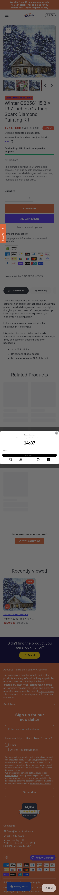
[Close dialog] (57, 433)
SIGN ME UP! (29, 455)
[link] (10, 459)
